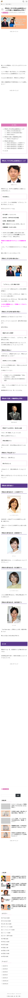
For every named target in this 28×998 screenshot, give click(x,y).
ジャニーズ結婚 (6, 932)
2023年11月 (5, 983)
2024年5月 (5, 971)
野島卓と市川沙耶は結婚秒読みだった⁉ (14, 129)
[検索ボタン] (23, 1)
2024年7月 (5, 966)
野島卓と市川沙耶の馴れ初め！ (14, 130)
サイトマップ (18, 993)
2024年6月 (5, 968)
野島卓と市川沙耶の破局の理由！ (15, 132)
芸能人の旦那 (6, 950)
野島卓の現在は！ (11, 134)
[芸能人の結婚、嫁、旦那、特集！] (2, 1)
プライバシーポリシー (11, 993)
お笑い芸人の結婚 (7, 923)
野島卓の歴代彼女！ (10, 141)
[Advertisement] (14, 46)
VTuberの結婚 (6, 918)
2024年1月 (5, 977)
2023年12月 (5, 980)
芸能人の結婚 (6, 953)
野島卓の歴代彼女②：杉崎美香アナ (15, 144)
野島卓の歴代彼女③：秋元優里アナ (15, 146)
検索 (18, 795)
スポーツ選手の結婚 (7, 935)
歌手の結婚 (5, 944)
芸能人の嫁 (5, 947)
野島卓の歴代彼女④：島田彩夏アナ (15, 148)
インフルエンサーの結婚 (8, 929)
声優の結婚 (5, 938)
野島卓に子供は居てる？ (13, 138)
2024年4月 (5, 974)
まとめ (6, 150)
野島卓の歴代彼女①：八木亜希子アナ (16, 142)
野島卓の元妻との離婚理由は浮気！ (13, 136)
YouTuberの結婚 (7, 920)
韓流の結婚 (5, 956)
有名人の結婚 (5, 12)
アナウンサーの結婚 (7, 926)
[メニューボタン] (26, 1)
